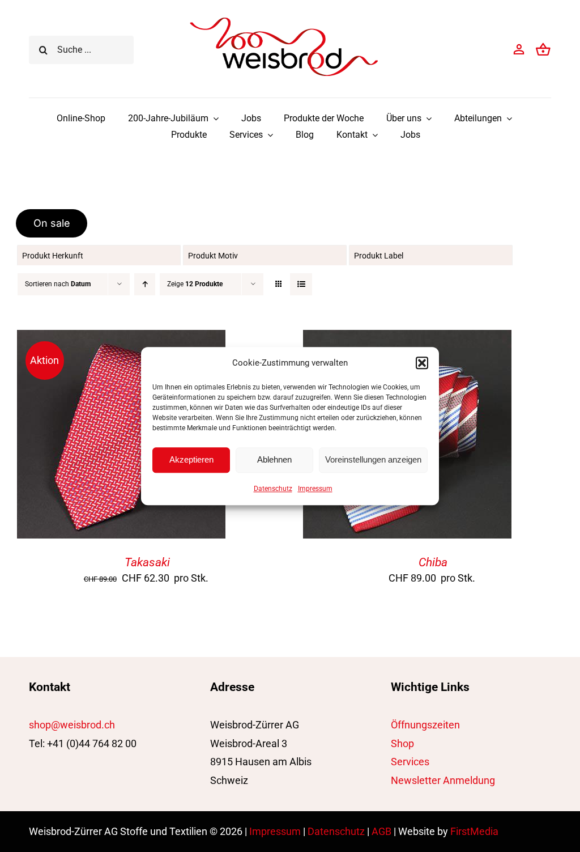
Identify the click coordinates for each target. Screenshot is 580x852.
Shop (402, 743)
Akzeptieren (191, 459)
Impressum (315, 489)
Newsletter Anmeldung (443, 780)
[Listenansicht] (301, 284)
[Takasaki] (121, 339)
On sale (51, 223)
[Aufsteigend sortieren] (145, 284)
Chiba (433, 562)
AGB (381, 831)
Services (410, 762)
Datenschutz (273, 489)
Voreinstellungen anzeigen (373, 459)
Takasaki (147, 562)
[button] (422, 362)
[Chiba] (407, 339)
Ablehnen (274, 459)
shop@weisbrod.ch (72, 725)
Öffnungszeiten (425, 725)
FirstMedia (474, 831)
